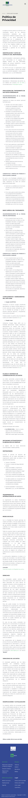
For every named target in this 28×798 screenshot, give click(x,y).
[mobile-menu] (24, 4)
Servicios (4, 762)
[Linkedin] (12, 755)
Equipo (17, 762)
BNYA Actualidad (7, 777)
